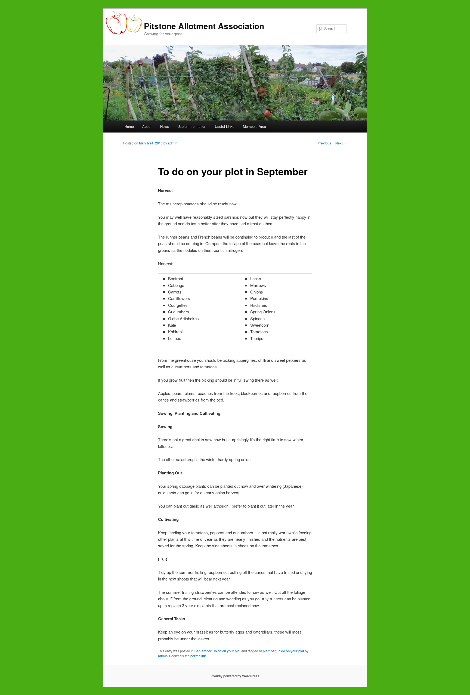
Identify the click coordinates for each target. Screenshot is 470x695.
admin (172, 143)
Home (129, 126)
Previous (322, 143)
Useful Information (191, 126)
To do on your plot (226, 650)
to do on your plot (290, 650)
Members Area (254, 126)
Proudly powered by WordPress (235, 676)
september (267, 650)
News (164, 126)
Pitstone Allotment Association (204, 26)
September (203, 650)
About (146, 126)
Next (341, 143)
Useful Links (224, 126)
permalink (198, 655)
